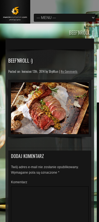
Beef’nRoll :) (20, 60)
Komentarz (19, 182)
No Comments (69, 71)
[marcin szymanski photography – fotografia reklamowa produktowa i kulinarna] (15, 12)
